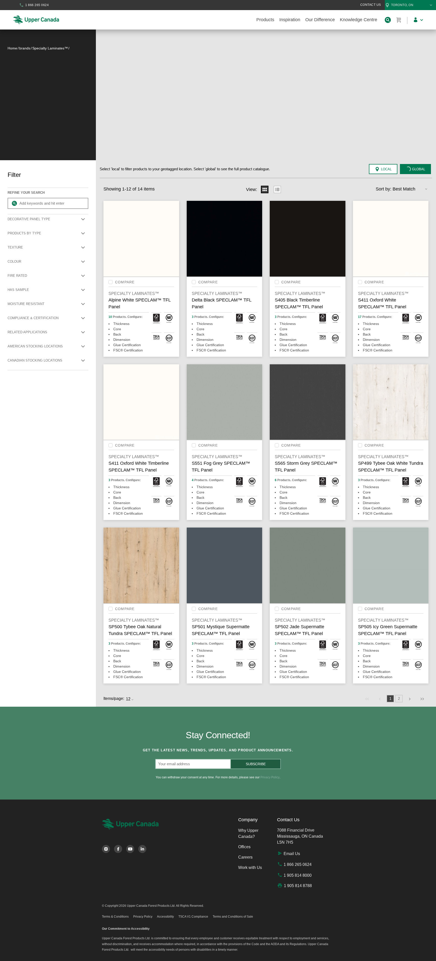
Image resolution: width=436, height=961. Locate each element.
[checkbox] (110, 282)
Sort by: (383, 188)
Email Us (292, 854)
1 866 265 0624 (298, 864)
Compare (124, 282)
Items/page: (113, 698)
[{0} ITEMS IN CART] (399, 20)
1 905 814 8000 (298, 875)
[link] (367, 698)
